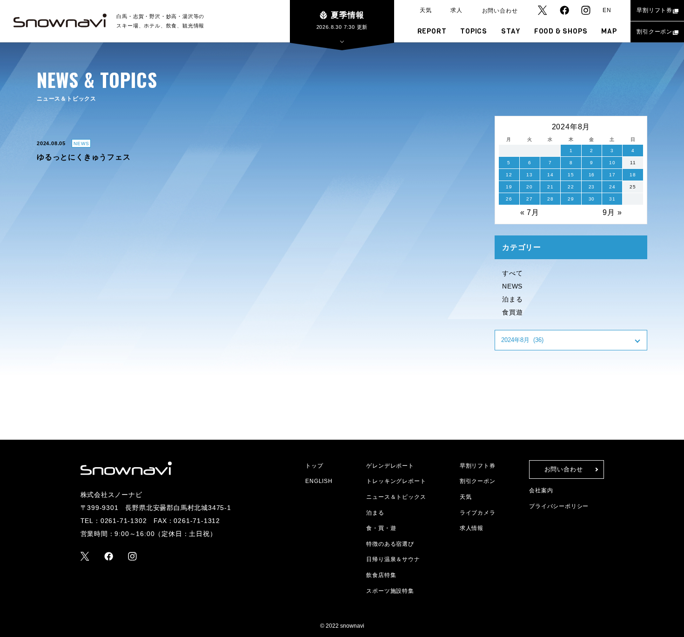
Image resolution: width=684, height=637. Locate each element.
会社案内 (541, 490)
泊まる (512, 299)
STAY (510, 31)
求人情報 (471, 528)
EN (607, 10)
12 (509, 174)
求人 (456, 10)
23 (592, 186)
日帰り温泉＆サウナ (393, 559)
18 (633, 174)
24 (612, 186)
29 (571, 198)
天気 (426, 10)
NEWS (512, 286)
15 (571, 174)
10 (612, 162)
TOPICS (473, 31)
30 (592, 198)
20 (529, 186)
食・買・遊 (381, 528)
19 (509, 186)
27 (529, 198)
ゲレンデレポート (390, 466)
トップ (314, 466)
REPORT (432, 31)
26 (509, 198)
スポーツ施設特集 (390, 591)
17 (612, 174)
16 (592, 174)
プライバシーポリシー (559, 506)
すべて (512, 273)
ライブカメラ (478, 513)
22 (571, 186)
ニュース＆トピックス (396, 497)
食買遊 (512, 312)
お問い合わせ (500, 10)
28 (550, 198)
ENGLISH (319, 481)
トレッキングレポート (396, 481)
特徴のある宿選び (390, 544)
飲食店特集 (381, 575)
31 (612, 198)
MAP (609, 31)
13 (529, 174)
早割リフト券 (654, 10)
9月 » (612, 212)
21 (550, 186)
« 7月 (529, 212)
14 (550, 174)
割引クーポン (654, 31)
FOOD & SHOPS (561, 31)
